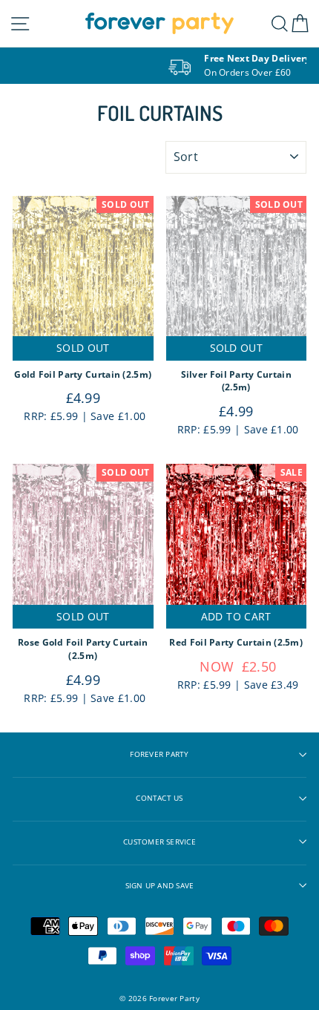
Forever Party (159, 754)
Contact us (159, 798)
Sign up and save (159, 886)
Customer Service (159, 842)
